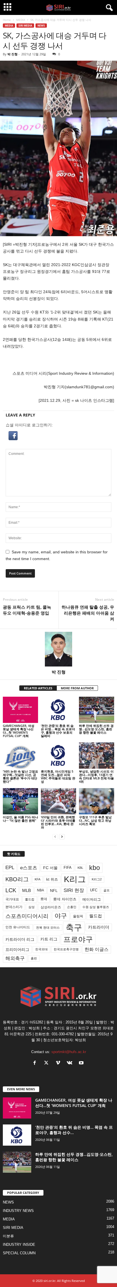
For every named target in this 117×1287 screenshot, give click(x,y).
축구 (74, 927)
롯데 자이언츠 (64, 899)
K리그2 (97, 879)
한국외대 (41, 949)
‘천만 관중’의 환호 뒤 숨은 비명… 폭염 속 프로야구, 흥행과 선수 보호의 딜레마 (58, 730)
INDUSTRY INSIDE (19, 1244)
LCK (10, 890)
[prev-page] (55, 837)
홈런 (34, 958)
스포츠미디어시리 (27, 916)
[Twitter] (47, 1063)
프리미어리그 (17, 949)
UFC (93, 890)
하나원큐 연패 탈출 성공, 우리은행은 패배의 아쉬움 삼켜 (88, 613)
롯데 (43, 899)
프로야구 (78, 939)
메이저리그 (91, 899)
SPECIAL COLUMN (19, 1253)
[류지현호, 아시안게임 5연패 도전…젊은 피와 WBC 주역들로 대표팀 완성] (58, 755)
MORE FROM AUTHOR (77, 688)
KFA (37, 879)
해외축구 (15, 958)
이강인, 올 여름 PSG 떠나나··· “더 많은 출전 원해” (20, 819)
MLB (26, 890)
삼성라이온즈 (51, 907)
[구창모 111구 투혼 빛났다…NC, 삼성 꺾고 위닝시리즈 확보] (96, 801)
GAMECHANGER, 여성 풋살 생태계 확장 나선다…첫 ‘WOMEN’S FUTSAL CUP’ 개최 (18, 730)
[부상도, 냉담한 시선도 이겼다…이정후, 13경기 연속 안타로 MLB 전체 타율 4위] (96, 755)
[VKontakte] (71, 1063)
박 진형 (12, 54)
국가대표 (12, 899)
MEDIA (20, 20)
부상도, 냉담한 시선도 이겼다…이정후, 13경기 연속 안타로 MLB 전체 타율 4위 (96, 776)
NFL (54, 890)
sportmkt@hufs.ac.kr (68, 1052)
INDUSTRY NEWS (18, 1211)
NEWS (41, 25)
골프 (106, 890)
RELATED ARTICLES (38, 688)
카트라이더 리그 (19, 939)
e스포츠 (28, 868)
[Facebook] (36, 1063)
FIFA (68, 867)
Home (7, 20)
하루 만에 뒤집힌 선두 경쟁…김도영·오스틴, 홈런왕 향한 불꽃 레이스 (96, 729)
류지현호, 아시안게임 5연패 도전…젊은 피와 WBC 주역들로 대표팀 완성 (58, 776)
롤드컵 (29, 899)
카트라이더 (98, 927)
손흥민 (71, 907)
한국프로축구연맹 (66, 949)
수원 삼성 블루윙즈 (95, 907)
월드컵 (95, 916)
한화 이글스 (96, 949)
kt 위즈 (52, 879)
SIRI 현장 (74, 890)
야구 (61, 915)
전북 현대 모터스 (48, 927)
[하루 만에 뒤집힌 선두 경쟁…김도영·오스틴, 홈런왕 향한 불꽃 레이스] (96, 710)
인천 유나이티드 (17, 927)
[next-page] (62, 837)
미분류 (8, 1236)
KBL (80, 867)
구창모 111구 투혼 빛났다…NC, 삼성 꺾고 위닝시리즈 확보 (95, 820)
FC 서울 (50, 868)
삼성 (31, 907)
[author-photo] (58, 649)
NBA (40, 890)
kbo (94, 867)
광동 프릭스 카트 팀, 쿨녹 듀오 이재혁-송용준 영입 (27, 610)
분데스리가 (13, 907)
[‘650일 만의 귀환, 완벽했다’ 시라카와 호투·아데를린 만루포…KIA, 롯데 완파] (58, 801)
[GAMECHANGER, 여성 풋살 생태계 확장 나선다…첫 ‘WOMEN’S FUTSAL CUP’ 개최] (20, 710)
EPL (9, 867)
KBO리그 (17, 879)
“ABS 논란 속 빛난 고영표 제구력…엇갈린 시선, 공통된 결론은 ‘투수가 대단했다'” (20, 776)
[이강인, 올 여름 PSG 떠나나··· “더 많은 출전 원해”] (20, 801)
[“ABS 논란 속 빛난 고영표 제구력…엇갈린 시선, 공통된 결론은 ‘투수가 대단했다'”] (20, 755)
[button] (58, 435)
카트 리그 (48, 939)
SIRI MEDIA (25, 25)
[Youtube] (82, 1063)
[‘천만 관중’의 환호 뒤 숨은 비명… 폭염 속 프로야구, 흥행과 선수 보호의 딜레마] (58, 710)
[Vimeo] (59, 1063)
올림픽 (78, 916)
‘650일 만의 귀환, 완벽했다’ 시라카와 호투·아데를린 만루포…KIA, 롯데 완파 (58, 822)
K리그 (75, 879)
